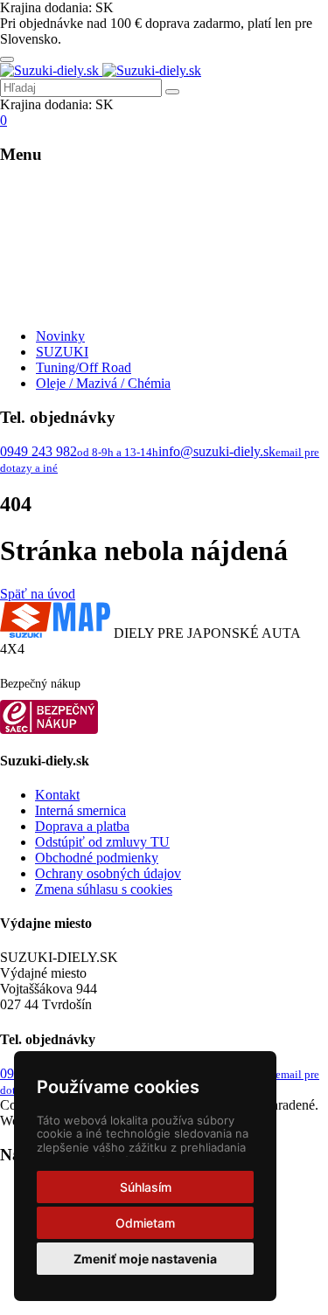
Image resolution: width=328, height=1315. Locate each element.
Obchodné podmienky (96, 857)
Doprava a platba (82, 826)
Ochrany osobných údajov (108, 873)
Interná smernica (80, 810)
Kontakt (57, 794)
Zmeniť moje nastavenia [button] (145, 1258)
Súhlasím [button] (145, 1187)
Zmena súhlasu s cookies (103, 889)
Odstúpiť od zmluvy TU (102, 841)
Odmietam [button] (145, 1222)
